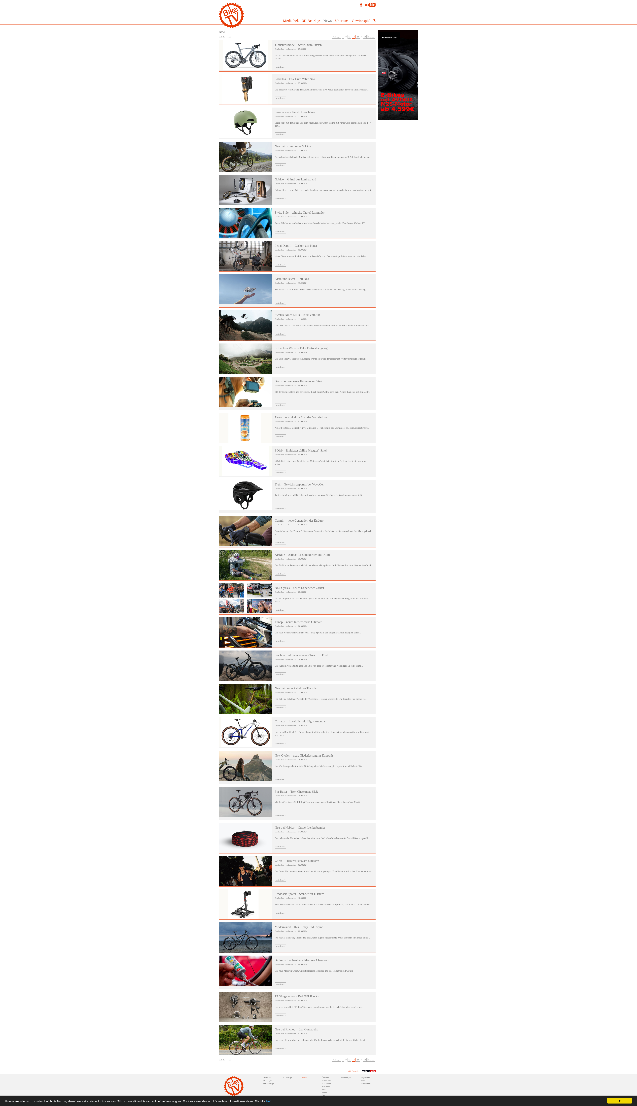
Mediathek (291, 21)
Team (324, 1089)
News (327, 21)
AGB (363, 1080)
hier (268, 1101)
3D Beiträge (311, 21)
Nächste (371, 37)
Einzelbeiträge (268, 1083)
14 (358, 37)
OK (620, 1101)
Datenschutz (366, 1083)
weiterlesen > (280, 67)
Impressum (365, 1077)
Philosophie (326, 1083)
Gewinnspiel (361, 21)
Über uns (342, 21)
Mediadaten (326, 1086)
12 (349, 37)
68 (365, 37)
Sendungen (267, 1080)
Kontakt (325, 1092)
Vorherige (336, 37)
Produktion (326, 1080)
